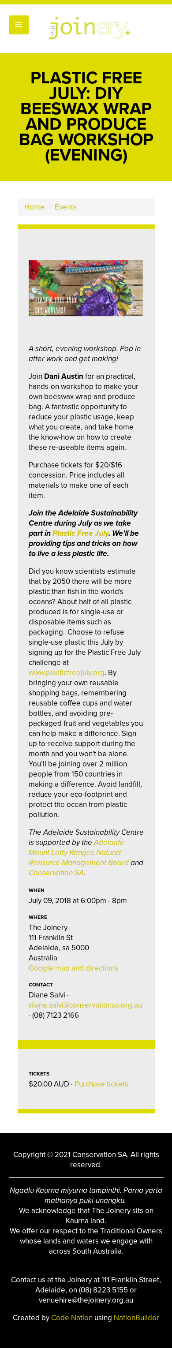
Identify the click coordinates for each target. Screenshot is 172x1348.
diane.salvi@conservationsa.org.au (85, 1005)
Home (34, 207)
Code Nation (72, 1317)
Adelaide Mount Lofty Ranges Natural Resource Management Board (79, 852)
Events (66, 207)
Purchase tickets (101, 1084)
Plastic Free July (80, 533)
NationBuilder (136, 1317)
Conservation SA (56, 873)
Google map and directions (73, 968)
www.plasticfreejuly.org (67, 672)
